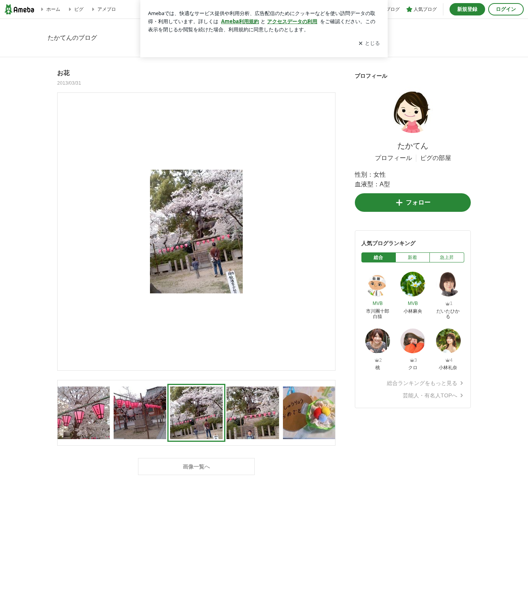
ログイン (506, 9)
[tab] (378, 257)
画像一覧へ (196, 466)
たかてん (412, 145)
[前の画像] (65, 231)
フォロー (418, 202)
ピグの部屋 (435, 158)
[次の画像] (327, 231)
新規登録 (467, 9)
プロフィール (393, 158)
